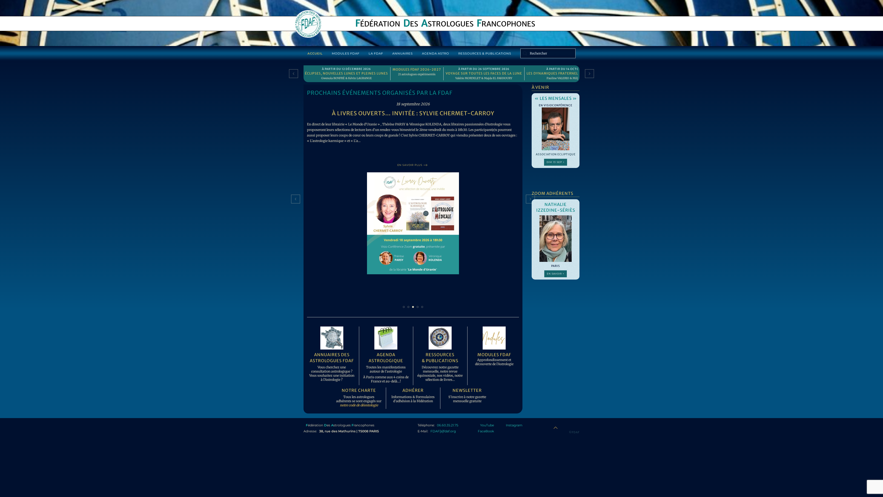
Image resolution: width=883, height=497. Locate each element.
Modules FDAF (345, 53)
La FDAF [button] (376, 53)
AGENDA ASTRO (435, 53)
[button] (293, 73)
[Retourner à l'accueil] (308, 24)
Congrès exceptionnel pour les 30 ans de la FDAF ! (413, 113)
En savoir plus (409, 159)
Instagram (514, 425)
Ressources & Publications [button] (484, 53)
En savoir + (555, 273)
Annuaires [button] (402, 53)
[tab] (404, 307)
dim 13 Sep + (556, 162)
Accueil (315, 53)
